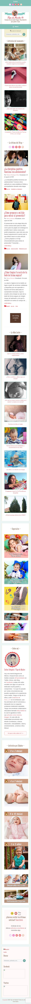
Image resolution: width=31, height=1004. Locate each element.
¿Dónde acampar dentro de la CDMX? (16, 515)
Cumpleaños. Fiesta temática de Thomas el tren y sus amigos (15, 132)
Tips (16, 306)
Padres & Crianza (16, 189)
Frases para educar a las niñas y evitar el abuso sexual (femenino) (15, 86)
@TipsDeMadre (19, 678)
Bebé (8, 306)
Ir (23, 34)
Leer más (7, 245)
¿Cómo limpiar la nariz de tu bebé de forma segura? (15, 274)
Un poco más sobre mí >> (15, 733)
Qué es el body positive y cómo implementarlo (15, 354)
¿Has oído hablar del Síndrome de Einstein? (15, 109)
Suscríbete (19, 919)
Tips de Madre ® (16, 17)
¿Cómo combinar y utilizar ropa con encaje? (15, 377)
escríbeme (21, 928)
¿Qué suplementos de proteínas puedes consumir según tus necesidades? (15, 63)
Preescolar (23, 248)
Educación (14, 248)
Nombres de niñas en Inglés (15, 424)
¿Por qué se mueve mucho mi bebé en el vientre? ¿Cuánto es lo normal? (15, 401)
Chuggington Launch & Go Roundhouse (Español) (15, 492)
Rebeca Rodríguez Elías (13, 175)
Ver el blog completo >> (15, 318)
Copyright (4, 999)
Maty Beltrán (21, 710)
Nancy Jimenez (10, 218)
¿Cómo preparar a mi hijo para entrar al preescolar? (14, 214)
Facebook (9, 682)
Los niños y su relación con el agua (15, 469)
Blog (8, 189)
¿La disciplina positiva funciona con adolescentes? (15, 170)
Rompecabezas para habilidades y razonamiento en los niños (15, 446)
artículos (13, 928)
